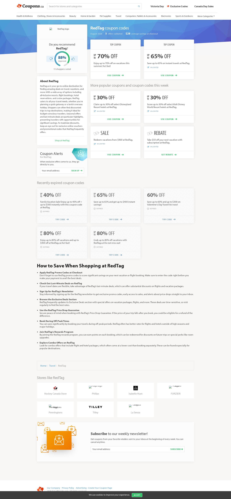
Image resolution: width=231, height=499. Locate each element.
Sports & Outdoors (184, 16)
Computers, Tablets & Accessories (141, 16)
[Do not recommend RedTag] (51, 59)
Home (43, 365)
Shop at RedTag (62, 140)
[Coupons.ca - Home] (30, 6)
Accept (137, 495)
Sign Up (75, 170)
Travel (118, 16)
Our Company (53, 488)
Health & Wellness (24, 16)
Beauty (72, 16)
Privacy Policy (68, 488)
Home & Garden (88, 16)
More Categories (205, 16)
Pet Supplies (105, 16)
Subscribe (175, 449)
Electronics (166, 16)
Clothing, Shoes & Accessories (51, 16)
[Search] (139, 6)
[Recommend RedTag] (73, 59)
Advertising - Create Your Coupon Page (94, 488)
